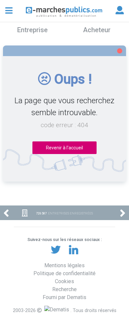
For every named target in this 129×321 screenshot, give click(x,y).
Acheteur (96, 30)
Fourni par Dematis (64, 297)
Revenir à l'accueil (64, 147)
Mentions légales (64, 265)
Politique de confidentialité (64, 273)
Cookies (64, 281)
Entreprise (32, 30)
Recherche (64, 289)
